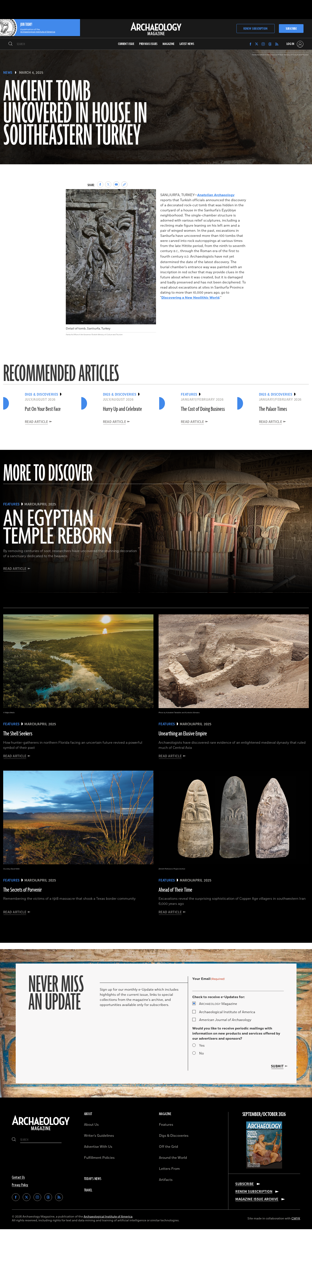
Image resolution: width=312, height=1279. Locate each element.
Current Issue (126, 44)
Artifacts (166, 1179)
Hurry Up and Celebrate (122, 409)
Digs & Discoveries (173, 1135)
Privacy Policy (20, 1185)
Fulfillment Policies (99, 1157)
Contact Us (18, 1177)
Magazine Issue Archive (256, 1199)
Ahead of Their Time (175, 890)
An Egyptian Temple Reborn (57, 528)
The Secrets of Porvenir (22, 890)
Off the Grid (168, 1146)
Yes (202, 1045)
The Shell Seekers (17, 734)
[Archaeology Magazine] (41, 1130)
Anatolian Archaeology (216, 195)
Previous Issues (148, 44)
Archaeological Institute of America (227, 1012)
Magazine (218, 1003)
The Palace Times (273, 409)
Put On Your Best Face (43, 409)
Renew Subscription (255, 29)
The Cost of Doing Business (203, 409)
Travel (88, 1190)
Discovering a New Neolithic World (190, 297)
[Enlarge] (150, 194)
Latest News (187, 44)
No (201, 1053)
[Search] (10, 44)
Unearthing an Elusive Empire (183, 734)
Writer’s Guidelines (99, 1135)
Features (166, 1124)
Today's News (92, 1178)
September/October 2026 (264, 1114)
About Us (91, 1124)
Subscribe (291, 29)
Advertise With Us (98, 1146)
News (8, 73)
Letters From (169, 1168)
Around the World (173, 1157)
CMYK (295, 1218)
